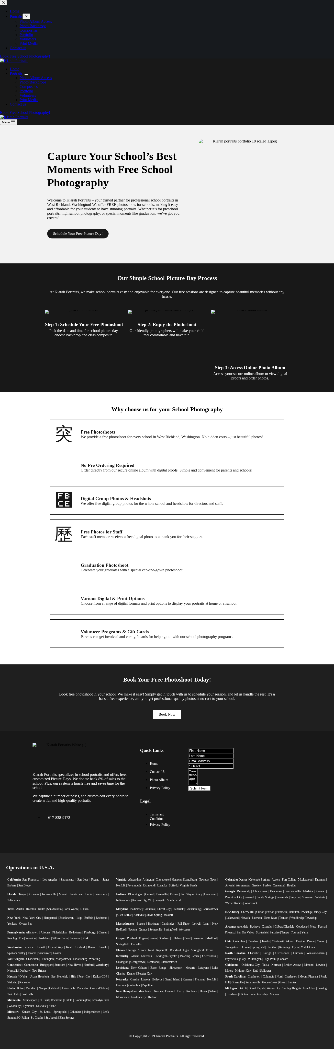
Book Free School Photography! (25, 112)
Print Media (29, 100)
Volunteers (28, 95)
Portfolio (26, 91)
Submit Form (199, 788)
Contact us (18, 104)
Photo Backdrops (33, 82)
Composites (29, 86)
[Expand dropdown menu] (26, 74)
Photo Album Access (36, 78)
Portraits (16, 73)
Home (14, 69)
